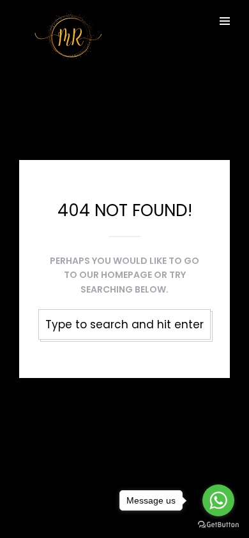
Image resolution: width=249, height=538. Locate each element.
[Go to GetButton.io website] (218, 525)
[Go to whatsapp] (218, 500)
